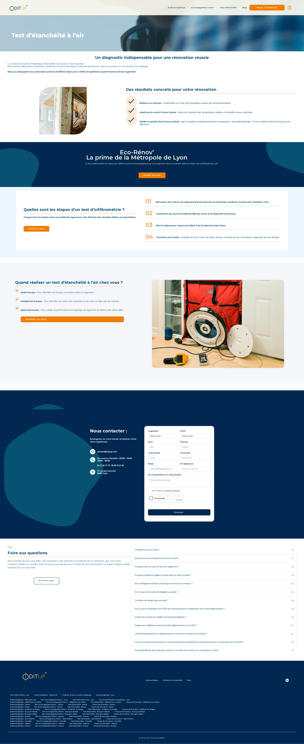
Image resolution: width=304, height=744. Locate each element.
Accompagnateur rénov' (202, 7)
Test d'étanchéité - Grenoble (81, 721)
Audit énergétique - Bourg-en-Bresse (24, 712)
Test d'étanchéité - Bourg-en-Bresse (96, 712)
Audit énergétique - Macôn (20, 707)
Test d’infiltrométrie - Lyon (19, 695)
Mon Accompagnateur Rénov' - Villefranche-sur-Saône (66, 702)
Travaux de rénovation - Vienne (103, 704)
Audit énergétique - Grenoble (21, 721)
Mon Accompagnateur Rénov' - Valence (49, 723)
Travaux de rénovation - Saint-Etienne (119, 719)
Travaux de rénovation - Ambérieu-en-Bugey (138, 709)
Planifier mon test (152, 175)
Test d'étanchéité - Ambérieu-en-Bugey (102, 709)
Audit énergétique (176, 7)
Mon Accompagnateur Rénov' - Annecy (49, 726)
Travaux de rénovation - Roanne (105, 716)
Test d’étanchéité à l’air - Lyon (83, 700)
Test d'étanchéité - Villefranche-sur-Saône (105, 702)
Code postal (154, 453)
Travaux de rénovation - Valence (105, 723)
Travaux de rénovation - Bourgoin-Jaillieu (128, 714)
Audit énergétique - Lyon (105, 695)
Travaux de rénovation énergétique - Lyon (114, 700)
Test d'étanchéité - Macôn (76, 707)
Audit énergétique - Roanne (20, 716)
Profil (182, 431)
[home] (18, 7)
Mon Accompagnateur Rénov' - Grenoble (51, 721)
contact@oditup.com (107, 451)
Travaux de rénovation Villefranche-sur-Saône (142, 702)
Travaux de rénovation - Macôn (102, 707)
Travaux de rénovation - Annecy (104, 726)
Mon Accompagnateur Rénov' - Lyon (54, 700)
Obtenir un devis (36, 229)
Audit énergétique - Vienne (20, 704)
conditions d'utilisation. (172, 491)
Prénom (184, 442)
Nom (150, 442)
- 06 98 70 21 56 (114, 462)
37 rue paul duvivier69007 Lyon (106, 472)
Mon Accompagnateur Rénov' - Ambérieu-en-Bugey (64, 709)
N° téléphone (186, 464)
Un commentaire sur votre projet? (164, 475)
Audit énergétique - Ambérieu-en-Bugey (25, 709)
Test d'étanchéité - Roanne (79, 716)
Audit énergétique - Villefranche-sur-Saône (25, 702)
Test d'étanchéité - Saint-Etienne (89, 719)
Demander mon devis (36, 319)
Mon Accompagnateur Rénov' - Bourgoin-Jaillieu (59, 714)
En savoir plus (46, 580)
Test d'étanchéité (228, 7)
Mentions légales (152, 680)
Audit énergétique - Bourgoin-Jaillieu (23, 714)
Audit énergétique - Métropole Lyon (23, 700)
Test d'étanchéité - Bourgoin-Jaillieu (95, 714)
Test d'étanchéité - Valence (79, 723)
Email (150, 464)
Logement (153, 431)
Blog (244, 7)
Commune (185, 453)
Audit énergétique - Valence (20, 723)
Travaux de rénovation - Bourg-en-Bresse (129, 712)
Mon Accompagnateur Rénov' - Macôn (48, 707)
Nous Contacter (267, 7)
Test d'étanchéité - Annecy (78, 726)
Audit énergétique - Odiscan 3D (45, 695)
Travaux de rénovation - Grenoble (109, 721)
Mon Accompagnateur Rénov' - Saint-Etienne (55, 719)
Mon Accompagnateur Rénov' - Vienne (49, 704)
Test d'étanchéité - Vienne (77, 704)
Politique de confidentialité (173, 680)
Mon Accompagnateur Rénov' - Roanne (49, 716)
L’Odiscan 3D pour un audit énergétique (76, 695)
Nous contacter (20, 581)
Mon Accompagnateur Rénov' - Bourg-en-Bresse (60, 712)
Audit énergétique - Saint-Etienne (22, 719)
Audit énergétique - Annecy (20, 726)
